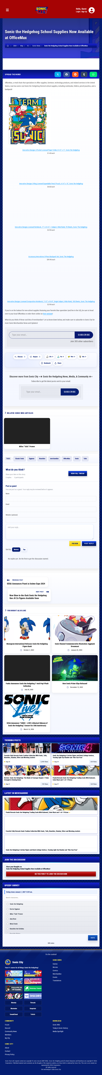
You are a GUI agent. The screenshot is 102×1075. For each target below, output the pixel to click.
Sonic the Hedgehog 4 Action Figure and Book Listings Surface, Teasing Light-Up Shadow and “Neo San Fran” (73, 756)
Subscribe (84, 335)
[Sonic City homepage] (41, 10)
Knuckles (42, 459)
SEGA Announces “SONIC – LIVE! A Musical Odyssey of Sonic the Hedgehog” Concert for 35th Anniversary (27, 724)
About (7, 1048)
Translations (57, 981)
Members (8, 1035)
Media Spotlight (58, 1031)
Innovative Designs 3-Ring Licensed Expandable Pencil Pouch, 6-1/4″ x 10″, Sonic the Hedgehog (51, 184)
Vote (93, 938)
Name (7, 494)
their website (47, 314)
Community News (11, 1031)
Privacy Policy (9, 1054)
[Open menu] (7, 10)
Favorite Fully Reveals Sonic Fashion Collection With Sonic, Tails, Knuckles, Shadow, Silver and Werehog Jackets (25, 756)
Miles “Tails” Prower (27, 446)
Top (24, 549)
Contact (7, 1051)
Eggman (31, 459)
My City (7, 1038)
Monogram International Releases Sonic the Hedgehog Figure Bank (27, 645)
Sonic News (28, 62)
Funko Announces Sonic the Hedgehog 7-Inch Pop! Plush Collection (27, 684)
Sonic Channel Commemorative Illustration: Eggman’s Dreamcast (75, 645)
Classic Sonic (19, 459)
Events (55, 977)
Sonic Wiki (56, 1025)
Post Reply (89, 543)
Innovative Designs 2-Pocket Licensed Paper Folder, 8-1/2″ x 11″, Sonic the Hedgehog (51, 150)
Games (55, 964)
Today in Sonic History (60, 1028)
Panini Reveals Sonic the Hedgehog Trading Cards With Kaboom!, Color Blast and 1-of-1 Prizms (37, 812)
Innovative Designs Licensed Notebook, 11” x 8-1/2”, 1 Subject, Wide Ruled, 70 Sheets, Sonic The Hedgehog (51, 227)
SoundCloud (14, 1014)
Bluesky (13, 1003)
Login (78, 12)
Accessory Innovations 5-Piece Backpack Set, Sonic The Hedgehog (51, 257)
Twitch (33, 1014)
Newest (16, 549)
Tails (85, 459)
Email (7, 504)
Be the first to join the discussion (51, 874)
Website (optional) (12, 515)
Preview (75, 543)
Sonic (77, 459)
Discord (7, 1028)
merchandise (54, 459)
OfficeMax (66, 459)
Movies (55, 967)
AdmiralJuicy (82, 62)
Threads (32, 1003)
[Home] (8, 46)
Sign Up (84, 12)
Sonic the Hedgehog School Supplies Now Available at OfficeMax (66, 46)
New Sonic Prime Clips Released (75, 683)
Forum (7, 1025)
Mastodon (14, 1008)
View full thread (77, 473)
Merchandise (13, 62)
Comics (55, 971)
